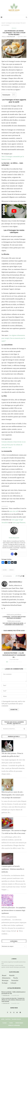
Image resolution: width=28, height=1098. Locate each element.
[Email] (12, 562)
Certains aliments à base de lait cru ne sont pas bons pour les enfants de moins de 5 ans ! (14, 444)
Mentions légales (19, 1022)
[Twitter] (15, 554)
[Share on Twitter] (20, 576)
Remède (11, 975)
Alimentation (6, 978)
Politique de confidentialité (14, 1025)
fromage (11, 569)
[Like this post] (17, 576)
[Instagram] (12, 554)
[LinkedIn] (9, 562)
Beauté (4, 975)
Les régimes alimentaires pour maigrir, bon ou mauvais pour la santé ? (13, 338)
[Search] (26, 17)
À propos (5, 1022)
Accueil (3, 23)
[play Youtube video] (14, 211)
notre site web (13, 511)
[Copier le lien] (15, 562)
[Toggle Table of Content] (12, 94)
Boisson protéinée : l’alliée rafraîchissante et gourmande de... (14, 655)
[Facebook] (3, 562)
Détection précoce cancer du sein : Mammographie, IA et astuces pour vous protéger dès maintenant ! (13, 794)
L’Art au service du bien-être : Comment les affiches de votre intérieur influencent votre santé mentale (13, 1000)
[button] (3, 648)
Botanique (5, 980)
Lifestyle (13, 983)
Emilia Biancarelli (11, 36)
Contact (11, 1022)
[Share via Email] (23, 576)
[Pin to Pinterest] (21, 576)
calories (5, 569)
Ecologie (5, 983)
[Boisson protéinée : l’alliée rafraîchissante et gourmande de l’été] (14, 642)
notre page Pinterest (19, 522)
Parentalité (14, 980)
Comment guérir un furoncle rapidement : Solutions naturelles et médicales (13, 869)
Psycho (15, 978)
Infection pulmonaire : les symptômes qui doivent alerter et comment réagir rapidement (14, 910)
